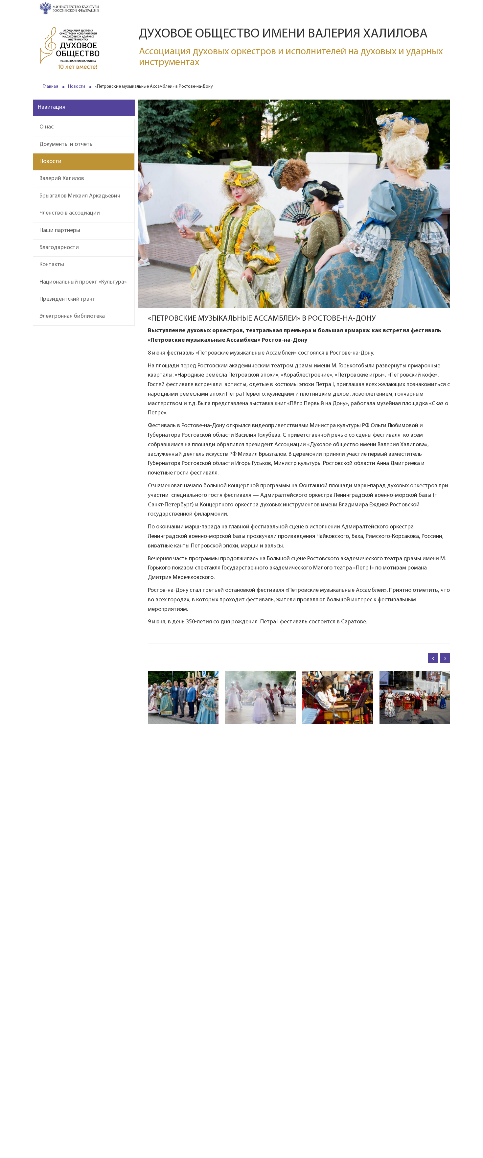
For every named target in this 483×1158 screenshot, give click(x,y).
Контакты (51, 265)
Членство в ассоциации (69, 213)
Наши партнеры (59, 231)
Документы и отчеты (66, 145)
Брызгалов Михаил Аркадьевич (79, 196)
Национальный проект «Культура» (83, 282)
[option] (183, 697)
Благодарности (59, 248)
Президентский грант (67, 299)
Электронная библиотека (72, 316)
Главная (50, 86)
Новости (76, 86)
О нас (46, 127)
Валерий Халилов (61, 179)
